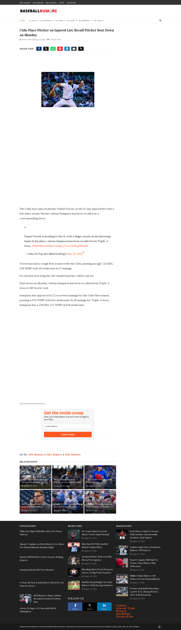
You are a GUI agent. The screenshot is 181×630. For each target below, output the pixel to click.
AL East (32, 21)
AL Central (46, 21)
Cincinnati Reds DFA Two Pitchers (37, 569)
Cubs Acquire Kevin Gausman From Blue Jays (99, 480)
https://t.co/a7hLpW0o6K (71, 245)
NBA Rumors (38, 3)
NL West (98, 21)
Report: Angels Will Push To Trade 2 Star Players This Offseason (144, 563)
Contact (121, 605)
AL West (59, 21)
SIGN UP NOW (67, 434)
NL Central (84, 21)
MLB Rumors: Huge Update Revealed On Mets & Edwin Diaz (47, 598)
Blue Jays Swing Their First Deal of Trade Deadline (34, 505)
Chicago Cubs (55, 39)
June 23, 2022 (74, 253)
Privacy (121, 611)
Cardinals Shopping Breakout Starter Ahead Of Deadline (99, 505)
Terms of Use (124, 616)
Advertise (71, 3)
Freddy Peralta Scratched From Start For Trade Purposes (68, 505)
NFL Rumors (25, 3)
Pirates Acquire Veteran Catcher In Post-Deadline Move (68, 480)
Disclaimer (123, 613)
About (61, 3)
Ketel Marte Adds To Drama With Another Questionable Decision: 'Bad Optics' (144, 534)
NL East (71, 21)
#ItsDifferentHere (43, 245)
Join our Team (125, 608)
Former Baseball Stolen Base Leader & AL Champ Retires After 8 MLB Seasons (34, 479)
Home (22, 21)
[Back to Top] (159, 627)
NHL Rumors (51, 3)
